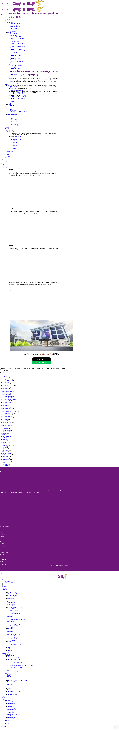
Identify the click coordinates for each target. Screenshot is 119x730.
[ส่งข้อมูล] (2, 585)
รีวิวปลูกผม (4, 451)
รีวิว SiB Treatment (6, 430)
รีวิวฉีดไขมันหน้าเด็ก (6, 436)
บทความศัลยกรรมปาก (7, 417)
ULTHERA (9, 674)
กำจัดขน (9, 670)
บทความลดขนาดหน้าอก (7, 413)
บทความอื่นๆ (5, 419)
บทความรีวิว (7, 720)
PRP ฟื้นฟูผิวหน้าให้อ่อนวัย (13, 657)
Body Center (7, 632)
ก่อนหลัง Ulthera (11, 717)
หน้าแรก (7, 17)
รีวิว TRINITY (5, 431)
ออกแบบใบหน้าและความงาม (11, 683)
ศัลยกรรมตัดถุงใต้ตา (14, 625)
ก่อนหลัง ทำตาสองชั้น (12, 714)
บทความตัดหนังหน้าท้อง (7, 396)
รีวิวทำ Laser (5, 448)
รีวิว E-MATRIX (5, 428)
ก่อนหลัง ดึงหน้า (10, 706)
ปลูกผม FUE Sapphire (12, 651)
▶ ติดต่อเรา (2, 544)
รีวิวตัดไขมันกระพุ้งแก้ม (7, 445)
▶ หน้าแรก (2, 531)
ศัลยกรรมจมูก (10, 616)
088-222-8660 (41, 359)
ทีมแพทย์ (7, 128)
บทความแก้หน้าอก (6, 424)
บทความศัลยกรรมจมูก (7, 416)
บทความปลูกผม (5, 405)
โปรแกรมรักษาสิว (11, 693)
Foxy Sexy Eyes (13, 627)
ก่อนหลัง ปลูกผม (11, 711)
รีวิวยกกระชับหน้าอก (7, 453)
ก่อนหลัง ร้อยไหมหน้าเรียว (13, 718)
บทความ (7, 153)
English (11, 582)
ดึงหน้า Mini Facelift (11, 604)
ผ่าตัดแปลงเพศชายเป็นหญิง (18, 74)
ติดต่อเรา (7, 157)
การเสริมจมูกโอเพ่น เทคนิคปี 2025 (17, 619)
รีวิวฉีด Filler (5, 434)
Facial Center (8, 601)
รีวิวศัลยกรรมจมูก (6, 458)
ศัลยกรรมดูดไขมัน (11, 635)
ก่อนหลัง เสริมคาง (11, 715)
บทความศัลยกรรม (6, 414)
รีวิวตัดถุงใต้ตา (5, 441)
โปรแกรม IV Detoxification (18, 93)
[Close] (2, 159)
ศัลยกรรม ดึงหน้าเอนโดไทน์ (13, 605)
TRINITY (9, 676)
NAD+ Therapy (10, 655)
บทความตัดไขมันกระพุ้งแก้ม (8, 399)
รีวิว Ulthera (5, 433)
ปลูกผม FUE (10, 650)
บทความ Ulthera (6, 383)
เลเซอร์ (6, 668)
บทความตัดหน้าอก (6, 397)
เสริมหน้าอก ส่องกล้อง (12, 595)
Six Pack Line (13, 640)
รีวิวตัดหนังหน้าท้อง (6, 442)
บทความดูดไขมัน (6, 393)
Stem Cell (9, 656)
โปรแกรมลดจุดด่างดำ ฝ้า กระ (13, 691)
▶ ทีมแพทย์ (2, 539)
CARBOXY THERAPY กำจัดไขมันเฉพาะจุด (17, 680)
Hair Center (10, 77)
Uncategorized (5, 374)
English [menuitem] (7, 167)
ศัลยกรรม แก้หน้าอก (11, 596)
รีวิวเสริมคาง (5, 464)
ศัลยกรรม (7, 20)
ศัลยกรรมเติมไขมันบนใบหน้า (16, 615)
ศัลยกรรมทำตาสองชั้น (15, 624)
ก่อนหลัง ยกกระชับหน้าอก (13, 704)
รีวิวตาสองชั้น (5, 447)
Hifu (8, 678)
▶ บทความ (2, 543)
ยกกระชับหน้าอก (11, 598)
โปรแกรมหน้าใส (11, 689)
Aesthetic (7, 84)
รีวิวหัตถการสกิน (6, 461)
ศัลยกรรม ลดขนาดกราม (15, 612)
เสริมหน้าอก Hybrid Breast (13, 593)
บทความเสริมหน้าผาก (7, 422)
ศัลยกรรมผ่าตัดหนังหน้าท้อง (13, 634)
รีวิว (6, 130)
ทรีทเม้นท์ (7, 673)
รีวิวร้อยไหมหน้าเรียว (7, 454)
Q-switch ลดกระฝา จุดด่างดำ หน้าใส (15, 671)
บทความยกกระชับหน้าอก (8, 408)
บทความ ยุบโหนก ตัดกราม (8, 385)
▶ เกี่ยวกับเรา (2, 532)
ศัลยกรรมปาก (10, 631)
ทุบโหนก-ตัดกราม (14, 610)
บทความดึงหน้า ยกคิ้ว (7, 391)
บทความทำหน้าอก (6, 402)
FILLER (9, 687)
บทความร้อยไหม (6, 410)
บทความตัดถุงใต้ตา (6, 394)
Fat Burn (9, 685)
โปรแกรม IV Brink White (15, 661)
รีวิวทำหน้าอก (5, 450)
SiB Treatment (10, 679)
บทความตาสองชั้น (6, 400)
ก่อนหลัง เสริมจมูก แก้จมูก (13, 708)
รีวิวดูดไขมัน (5, 439)
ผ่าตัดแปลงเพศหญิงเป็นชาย (18, 75)
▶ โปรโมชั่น (2, 538)
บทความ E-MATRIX (6, 379)
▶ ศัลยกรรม (2, 534)
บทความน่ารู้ (5, 403)
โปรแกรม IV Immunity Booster (19, 95)
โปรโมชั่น (7, 127)
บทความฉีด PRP (6, 388)
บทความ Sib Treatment (7, 380)
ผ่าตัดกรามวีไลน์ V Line (15, 613)
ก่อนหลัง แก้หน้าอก (11, 703)
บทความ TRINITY (6, 382)
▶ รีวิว (1, 541)
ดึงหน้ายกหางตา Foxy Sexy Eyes (14, 607)
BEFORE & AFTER (11, 131)
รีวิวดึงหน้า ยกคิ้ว (6, 437)
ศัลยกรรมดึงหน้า (11, 602)
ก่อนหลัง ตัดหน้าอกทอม (12, 709)
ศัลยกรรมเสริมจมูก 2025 (15, 618)
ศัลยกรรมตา (10, 622)
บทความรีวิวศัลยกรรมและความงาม (10, 411)
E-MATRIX (9, 675)
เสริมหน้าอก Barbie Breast (13, 592)
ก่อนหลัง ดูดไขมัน (11, 712)
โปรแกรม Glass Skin (12, 694)
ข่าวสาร (4, 376)
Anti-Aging (7, 654)
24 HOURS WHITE (11, 681)
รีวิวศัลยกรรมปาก (6, 459)
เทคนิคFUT (9, 648)
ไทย (3, 164)
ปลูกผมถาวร (10, 647)
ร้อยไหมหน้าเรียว (11, 688)
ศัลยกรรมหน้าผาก (11, 621)
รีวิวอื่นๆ (4, 462)
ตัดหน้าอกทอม (10, 600)
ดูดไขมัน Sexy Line (14, 638)
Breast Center (8, 591)
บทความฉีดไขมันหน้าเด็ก (8, 390)
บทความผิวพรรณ (6, 407)
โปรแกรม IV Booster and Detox (14, 659)
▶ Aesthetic (2, 536)
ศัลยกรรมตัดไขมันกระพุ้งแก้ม (13, 630)
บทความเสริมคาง (6, 420)
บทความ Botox (5, 377)
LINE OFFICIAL (43, 362)
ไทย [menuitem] (6, 166)
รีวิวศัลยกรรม (5, 456)
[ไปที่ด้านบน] (0, 571)
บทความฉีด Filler (6, 387)
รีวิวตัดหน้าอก (5, 444)
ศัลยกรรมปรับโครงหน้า (12, 608)
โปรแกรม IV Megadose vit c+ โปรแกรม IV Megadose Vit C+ (23, 665)
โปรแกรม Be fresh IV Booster (18, 98)
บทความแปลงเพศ (6, 425)
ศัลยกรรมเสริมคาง (11, 628)
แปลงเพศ (9, 641)
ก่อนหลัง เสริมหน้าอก (12, 701)
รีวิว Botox (4, 427)
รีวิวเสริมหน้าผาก (6, 465)
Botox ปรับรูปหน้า (11, 684)
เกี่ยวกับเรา (7, 19)
